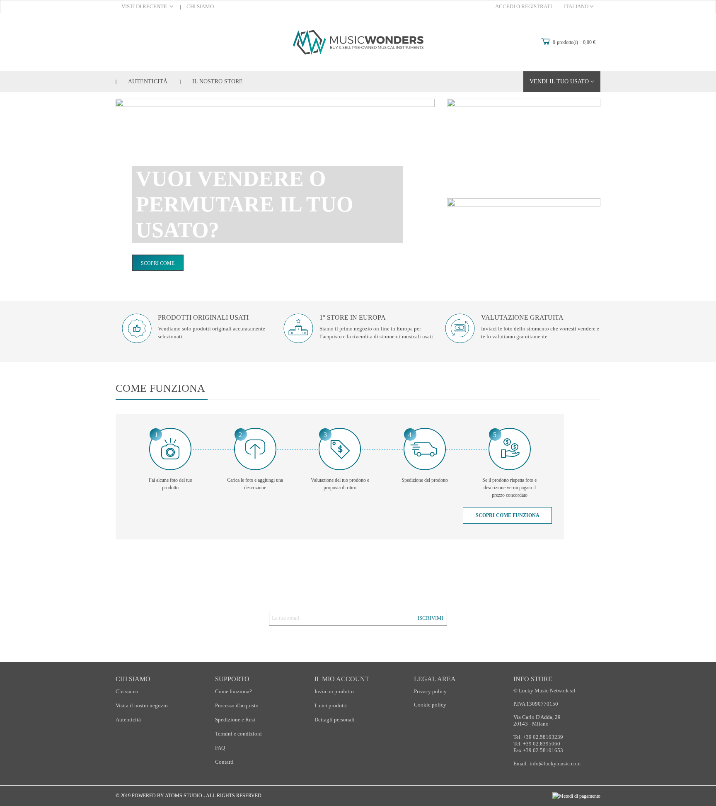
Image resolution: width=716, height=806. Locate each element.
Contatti (224, 762)
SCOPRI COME (157, 263)
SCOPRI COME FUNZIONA (507, 515)
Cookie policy (430, 705)
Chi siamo (127, 691)
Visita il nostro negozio (142, 705)
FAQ (220, 748)
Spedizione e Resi (235, 719)
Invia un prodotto (334, 691)
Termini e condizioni (238, 734)
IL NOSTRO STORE (217, 81)
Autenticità (128, 719)
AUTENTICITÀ (147, 81)
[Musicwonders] (358, 42)
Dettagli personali (334, 719)
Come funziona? (233, 691)
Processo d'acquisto (237, 705)
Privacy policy (430, 691)
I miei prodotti (330, 705)
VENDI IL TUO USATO (559, 81)
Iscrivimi (430, 618)
